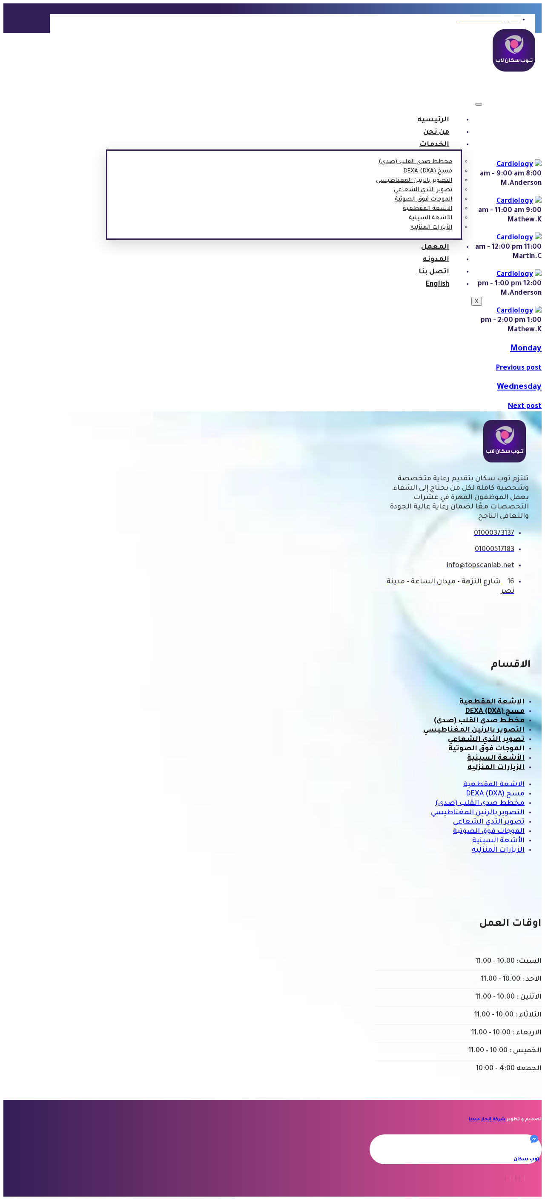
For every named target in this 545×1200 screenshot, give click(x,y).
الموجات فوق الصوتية (423, 199)
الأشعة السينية (430, 218)
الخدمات (434, 145)
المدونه (436, 260)
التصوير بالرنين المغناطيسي (414, 181)
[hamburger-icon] (478, 104)
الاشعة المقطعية (427, 209)
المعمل (435, 247)
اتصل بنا (434, 272)
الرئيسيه (433, 120)
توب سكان (526, 1160)
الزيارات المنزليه (431, 227)
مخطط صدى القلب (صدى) (415, 162)
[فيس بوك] (523, 1178)
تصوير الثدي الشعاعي (423, 190)
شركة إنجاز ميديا (487, 1119)
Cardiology (514, 165)
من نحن (436, 132)
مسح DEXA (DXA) (427, 171)
